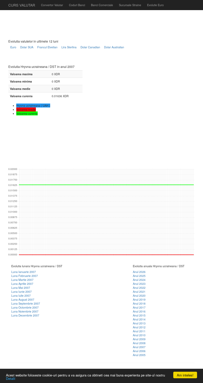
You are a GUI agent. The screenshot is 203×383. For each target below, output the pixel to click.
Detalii (10, 378)
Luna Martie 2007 (22, 280)
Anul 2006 (139, 351)
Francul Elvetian (47, 47)
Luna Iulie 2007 (21, 295)
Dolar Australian (114, 47)
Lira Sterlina (69, 47)
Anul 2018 (139, 303)
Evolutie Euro (155, 5)
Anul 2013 (139, 323)
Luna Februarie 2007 (24, 276)
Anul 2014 (139, 319)
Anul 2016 (139, 311)
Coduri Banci (77, 5)
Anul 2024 (139, 280)
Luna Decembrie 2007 (25, 315)
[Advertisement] (80, 58)
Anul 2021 (139, 292)
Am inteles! (185, 375)
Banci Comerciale (102, 5)
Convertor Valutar (52, 5)
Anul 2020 (139, 295)
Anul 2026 (139, 272)
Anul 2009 (139, 339)
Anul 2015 (139, 315)
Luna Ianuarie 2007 (23, 272)
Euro (13, 47)
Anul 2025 (139, 276)
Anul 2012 (139, 327)
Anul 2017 (139, 307)
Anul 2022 (139, 288)
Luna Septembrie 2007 (25, 303)
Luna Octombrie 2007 (25, 307)
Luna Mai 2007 (20, 288)
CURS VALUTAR (21, 5)
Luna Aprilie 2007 (22, 284)
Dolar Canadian (90, 47)
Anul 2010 (139, 335)
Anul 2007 (139, 347)
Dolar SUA (26, 47)
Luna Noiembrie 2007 (24, 311)
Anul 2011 (139, 331)
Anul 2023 (139, 284)
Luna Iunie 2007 (21, 292)
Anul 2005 (139, 355)
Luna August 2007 (22, 299)
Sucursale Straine (130, 5)
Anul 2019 (139, 299)
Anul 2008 (139, 343)
